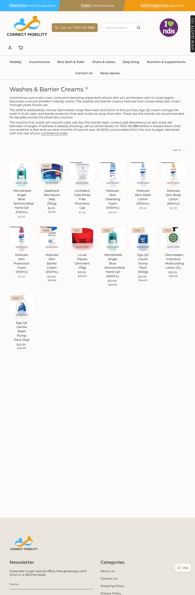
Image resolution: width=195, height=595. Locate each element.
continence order (54, 133)
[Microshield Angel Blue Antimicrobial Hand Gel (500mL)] (113, 239)
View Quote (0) (192, 34)
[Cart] (20, 48)
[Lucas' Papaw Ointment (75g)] (82, 239)
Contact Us (84, 73)
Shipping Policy (112, 586)
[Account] (10, 48)
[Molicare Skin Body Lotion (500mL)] (173, 174)
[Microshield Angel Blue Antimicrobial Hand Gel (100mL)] (22, 174)
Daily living (131, 62)
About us (107, 571)
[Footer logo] (24, 544)
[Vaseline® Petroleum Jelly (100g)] (52, 174)
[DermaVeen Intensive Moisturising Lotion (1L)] (173, 239)
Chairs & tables (103, 62)
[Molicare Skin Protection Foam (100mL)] (22, 239)
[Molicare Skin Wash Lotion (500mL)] (143, 174)
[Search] (138, 27)
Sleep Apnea (110, 73)
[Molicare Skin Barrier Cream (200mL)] (52, 239)
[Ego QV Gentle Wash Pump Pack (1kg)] (22, 307)
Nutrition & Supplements (166, 62)
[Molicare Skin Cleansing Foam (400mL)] (113, 174)
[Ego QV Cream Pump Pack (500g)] (143, 239)
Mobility (16, 62)
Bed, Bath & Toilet (71, 62)
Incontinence (39, 62)
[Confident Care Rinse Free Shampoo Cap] (82, 174)
